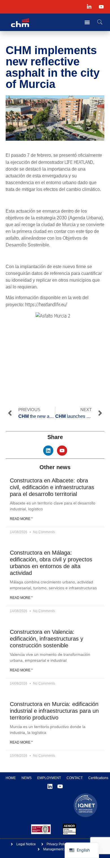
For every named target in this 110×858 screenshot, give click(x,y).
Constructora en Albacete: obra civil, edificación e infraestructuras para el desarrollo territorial (52, 487)
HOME (11, 778)
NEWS (26, 778)
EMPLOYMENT (49, 778)
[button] (99, 22)
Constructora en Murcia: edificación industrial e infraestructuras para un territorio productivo (54, 711)
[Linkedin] (48, 450)
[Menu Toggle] (87, 22)
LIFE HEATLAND (79, 162)
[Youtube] (62, 450)
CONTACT (75, 778)
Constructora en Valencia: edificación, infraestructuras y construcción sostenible (46, 639)
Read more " (21, 519)
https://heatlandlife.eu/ (46, 304)
